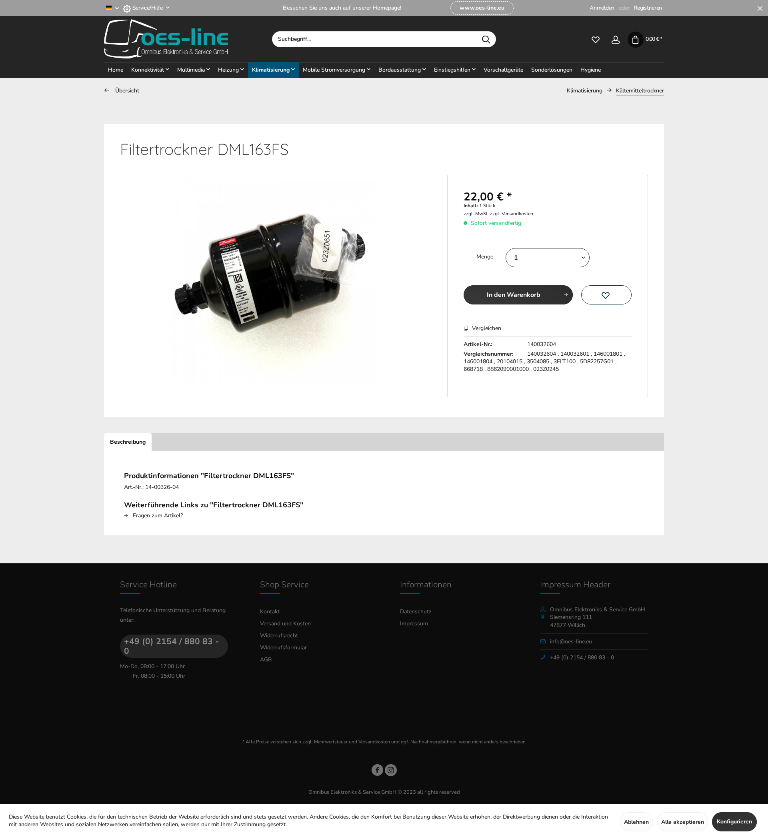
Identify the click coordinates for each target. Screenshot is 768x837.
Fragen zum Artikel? (157, 515)
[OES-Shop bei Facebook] (377, 772)
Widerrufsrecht (279, 635)
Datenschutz (416, 611)
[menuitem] (482, 8)
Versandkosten (374, 742)
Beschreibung (128, 442)
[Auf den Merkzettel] (606, 294)
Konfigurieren (734, 821)
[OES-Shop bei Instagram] (391, 772)
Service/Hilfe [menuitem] (147, 8)
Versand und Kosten (285, 623)
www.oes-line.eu (482, 8)
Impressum (414, 623)
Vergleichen (485, 328)
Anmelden (602, 8)
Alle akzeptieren (682, 822)
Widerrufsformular (283, 647)
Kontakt (270, 611)
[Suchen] (486, 39)
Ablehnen (636, 822)
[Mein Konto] (616, 39)
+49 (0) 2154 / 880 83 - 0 (171, 646)
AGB (266, 659)
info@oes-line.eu (571, 641)
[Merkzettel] (596, 39)
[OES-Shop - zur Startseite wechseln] (188, 39)
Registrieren (648, 8)
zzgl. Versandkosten (511, 213)
